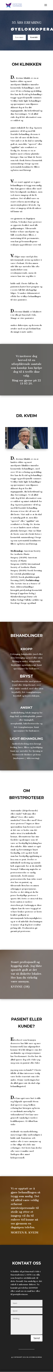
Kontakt (34, 37)
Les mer (19, 37)
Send (37, 1338)
